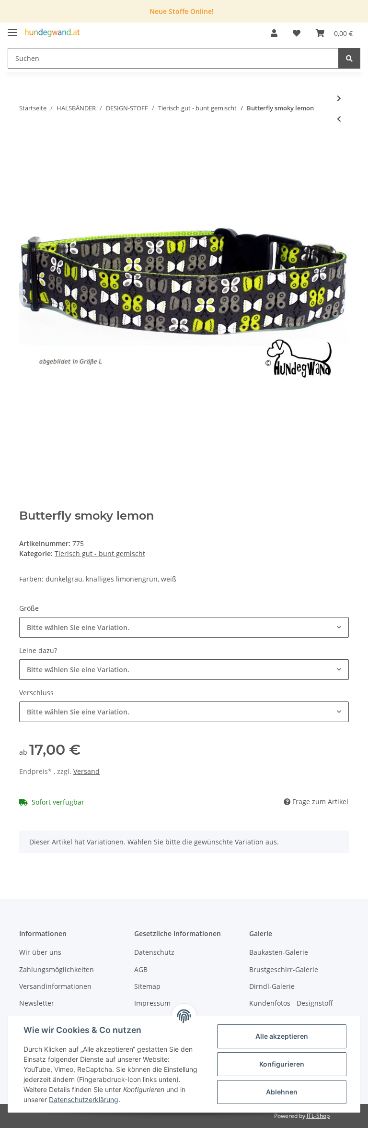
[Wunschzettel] (296, 33)
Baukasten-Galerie (278, 952)
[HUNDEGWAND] (52, 33)
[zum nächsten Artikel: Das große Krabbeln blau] (339, 98)
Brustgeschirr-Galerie (283, 969)
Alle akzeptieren (281, 1036)
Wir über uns (40, 952)
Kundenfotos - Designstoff (291, 1003)
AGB (141, 969)
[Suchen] (349, 58)
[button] (274, 33)
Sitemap (147, 986)
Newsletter (36, 1003)
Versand (86, 771)
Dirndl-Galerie (272, 986)
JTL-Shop (318, 1116)
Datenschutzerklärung (83, 1099)
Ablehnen (282, 1092)
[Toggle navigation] (12, 29)
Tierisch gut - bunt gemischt (100, 553)
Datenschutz (154, 952)
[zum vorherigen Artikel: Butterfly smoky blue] (339, 118)
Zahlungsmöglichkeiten (56, 969)
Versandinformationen (55, 986)
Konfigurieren (281, 1064)
